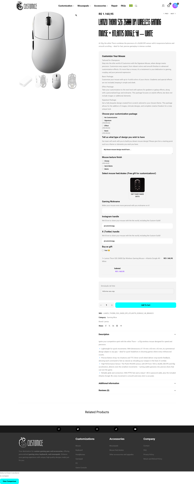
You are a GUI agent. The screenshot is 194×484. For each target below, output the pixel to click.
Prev (166, 13)
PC (77, 463)
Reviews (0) (104, 390)
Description (104, 334)
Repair (114, 5)
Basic (106, 132)
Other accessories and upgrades (121, 455)
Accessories (100, 5)
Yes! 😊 (107, 250)
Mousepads (83, 5)
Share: (101, 326)
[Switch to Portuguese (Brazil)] (131, 5)
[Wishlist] (168, 7)
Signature (106, 122)
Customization (65, 5)
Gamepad (79, 459)
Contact (146, 446)
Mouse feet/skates (116, 450)
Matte (106, 169)
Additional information (109, 383)
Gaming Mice (112, 317)
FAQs (123, 5)
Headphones (80, 455)
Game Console (81, 468)
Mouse (78, 446)
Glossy (105, 162)
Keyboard (79, 450)
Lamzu (106, 322)
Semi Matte (108, 166)
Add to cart (145, 305)
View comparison (9, 481)
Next (172, 13)
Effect (106, 127)
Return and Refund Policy (152, 459)
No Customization (110, 117)
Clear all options (108, 268)
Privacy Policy (148, 455)
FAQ (145, 450)
